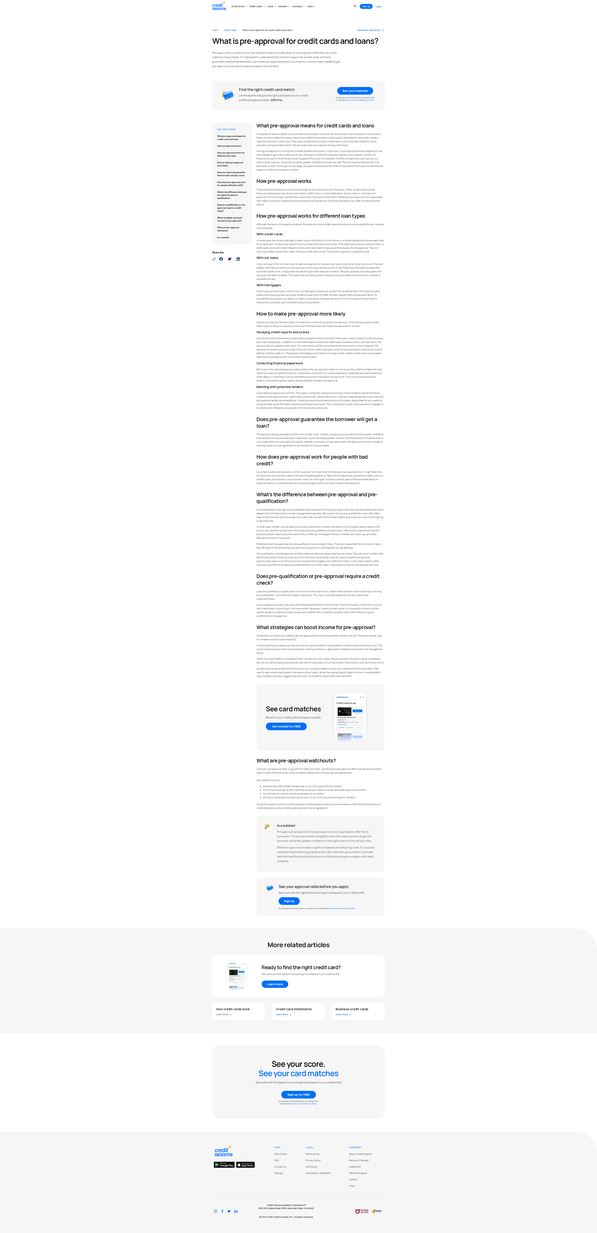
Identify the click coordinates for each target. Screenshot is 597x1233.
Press (352, 1185)
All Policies (311, 1166)
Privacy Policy (368, 100)
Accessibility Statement (318, 1173)
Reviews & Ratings (359, 1160)
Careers (353, 1179)
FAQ (276, 1160)
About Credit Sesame (360, 1153)
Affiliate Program (358, 1173)
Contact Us (280, 1166)
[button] (221, 259)
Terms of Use (353, 100)
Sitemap (278, 1173)
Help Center (280, 1153)
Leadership (355, 1166)
